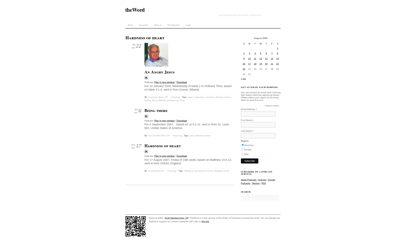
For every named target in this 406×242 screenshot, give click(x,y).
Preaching (175, 97)
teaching (170, 100)
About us (158, 24)
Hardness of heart (223, 97)
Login (188, 24)
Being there (155, 110)
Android (262, 180)
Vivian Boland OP (156, 171)
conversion (210, 97)
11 (255, 58)
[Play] (146, 78)
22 (277, 64)
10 (249, 58)
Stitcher (256, 183)
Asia (246, 154)
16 (244, 64)
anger (190, 97)
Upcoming (143, 24)
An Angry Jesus (159, 72)
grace (192, 135)
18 (255, 64)
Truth (182, 100)
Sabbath (162, 100)
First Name (247, 120)
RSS (264, 183)
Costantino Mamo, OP (158, 97)
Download (182, 82)
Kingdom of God (222, 171)
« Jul (243, 78)
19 (260, 64)
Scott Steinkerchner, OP (176, 218)
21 (272, 64)
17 (249, 64)
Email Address (249, 109)
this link (205, 221)
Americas (249, 145)
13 (266, 58)
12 (260, 58)
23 (244, 69)
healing (147, 100)
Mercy (154, 100)
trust (177, 100)
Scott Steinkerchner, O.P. (159, 135)
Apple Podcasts (248, 180)
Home (130, 24)
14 (272, 58)
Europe (248, 149)
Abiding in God (190, 171)
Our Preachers (173, 24)
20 (266, 64)
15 (277, 58)
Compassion (199, 97)
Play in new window (164, 82)
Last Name (247, 130)
